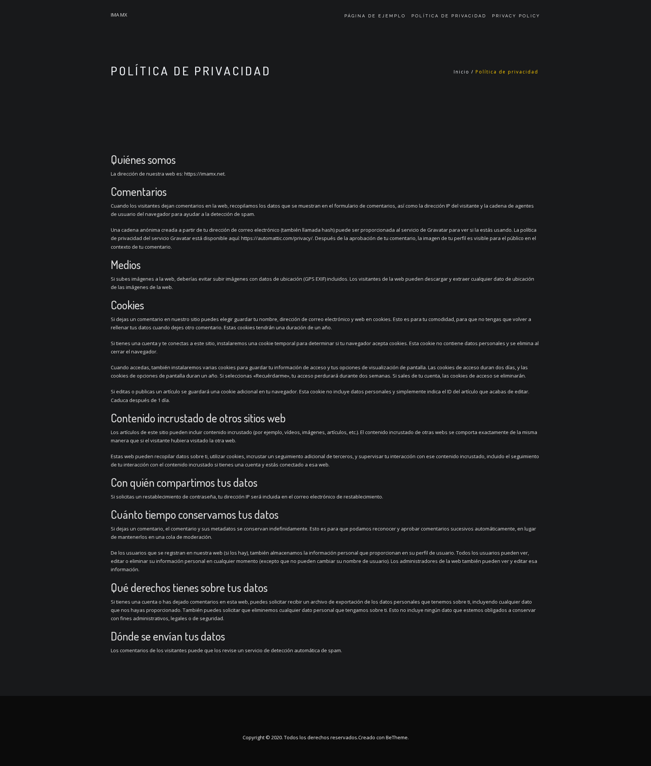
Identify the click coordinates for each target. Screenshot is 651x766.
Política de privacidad (448, 16)
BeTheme (397, 737)
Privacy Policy (516, 16)
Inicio (461, 72)
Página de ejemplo (375, 16)
